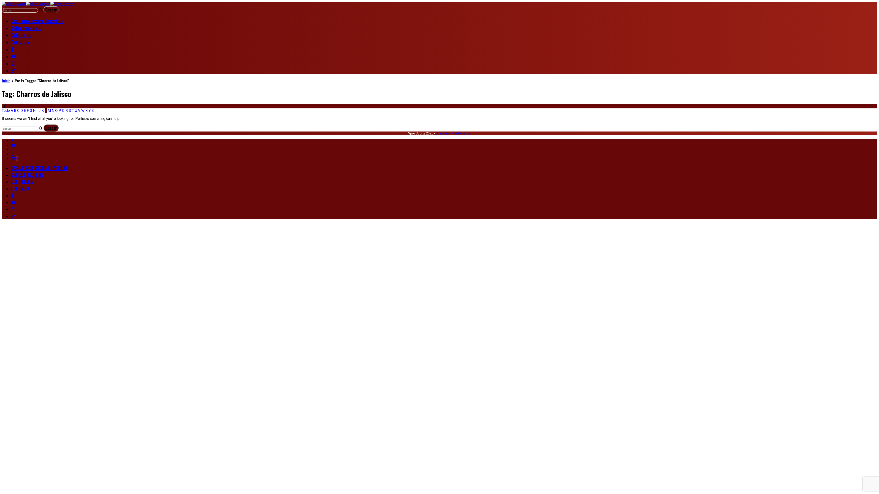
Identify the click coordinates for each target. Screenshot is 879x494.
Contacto (20, 42)
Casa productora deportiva (37, 20)
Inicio (6, 80)
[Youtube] (13, 145)
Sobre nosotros (26, 27)
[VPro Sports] (38, 4)
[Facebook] (12, 141)
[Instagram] (12, 150)
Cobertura (21, 34)
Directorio (443, 133)
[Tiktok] (12, 154)
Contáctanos (461, 133)
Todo (6, 110)
